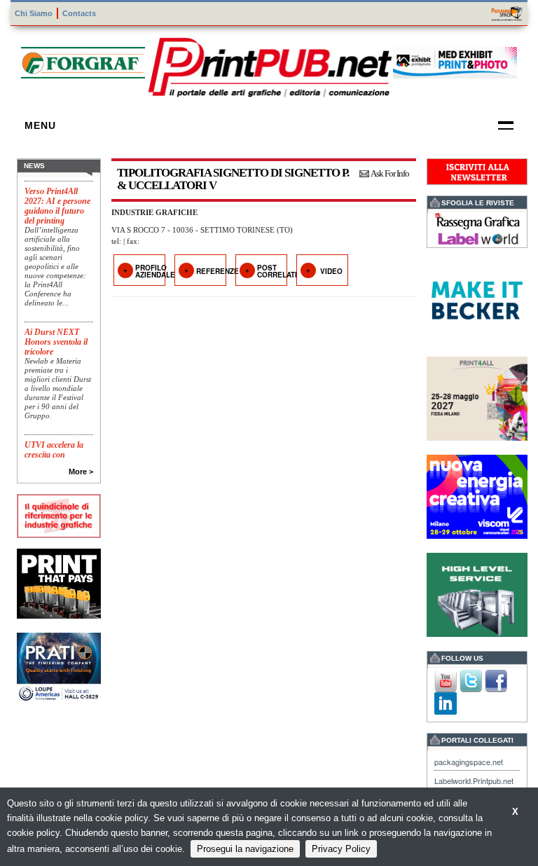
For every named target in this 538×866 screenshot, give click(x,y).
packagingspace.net (468, 761)
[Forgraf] (83, 61)
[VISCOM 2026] (477, 495)
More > (81, 471)
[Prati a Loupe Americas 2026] (59, 666)
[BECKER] (477, 299)
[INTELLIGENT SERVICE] (477, 593)
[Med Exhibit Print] (455, 61)
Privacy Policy (341, 849)
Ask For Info (390, 173)
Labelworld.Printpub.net (473, 780)
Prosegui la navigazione (245, 849)
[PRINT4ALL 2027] (477, 397)
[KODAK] (59, 582)
